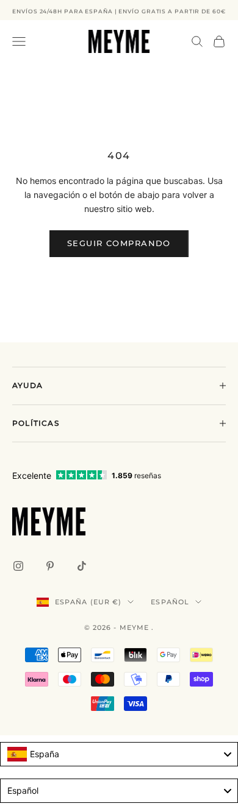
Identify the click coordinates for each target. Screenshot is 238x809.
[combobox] (119, 754)
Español (170, 602)
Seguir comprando (119, 243)
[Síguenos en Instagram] (18, 566)
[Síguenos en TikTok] (82, 566)
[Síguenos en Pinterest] (50, 566)
